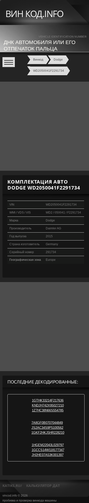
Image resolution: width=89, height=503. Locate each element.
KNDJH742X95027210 (48, 405)
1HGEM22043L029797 (48, 445)
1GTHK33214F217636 (48, 400)
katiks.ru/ (12, 485)
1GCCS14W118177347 (48, 450)
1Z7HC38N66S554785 (48, 410)
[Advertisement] (44, 126)
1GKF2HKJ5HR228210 (47, 432)
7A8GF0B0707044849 (47, 423)
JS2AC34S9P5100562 (47, 428)
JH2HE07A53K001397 (48, 455)
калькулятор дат (43, 485)
